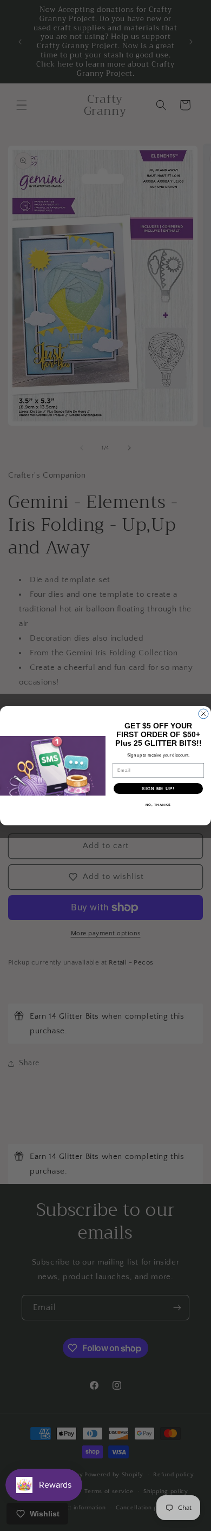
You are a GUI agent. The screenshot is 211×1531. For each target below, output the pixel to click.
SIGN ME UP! (158, 788)
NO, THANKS (159, 804)
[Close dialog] (203, 714)
